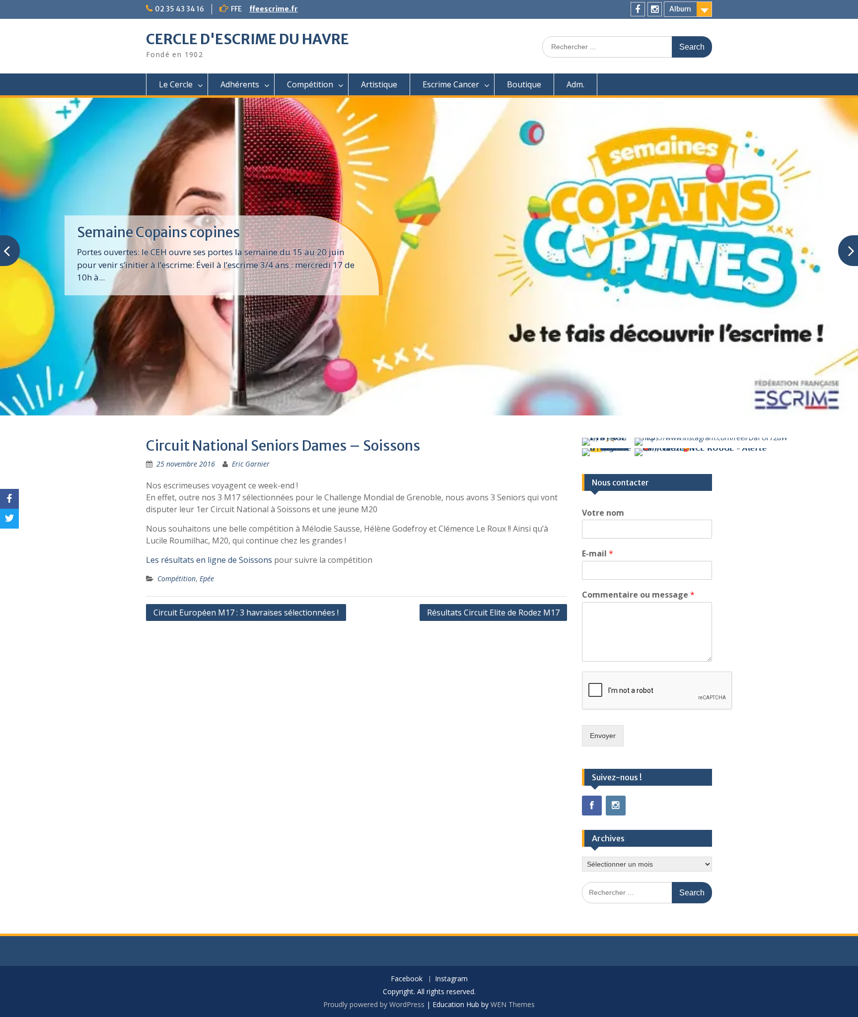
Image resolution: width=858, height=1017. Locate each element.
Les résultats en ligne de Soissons (209, 559)
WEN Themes (513, 1004)
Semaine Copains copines (158, 232)
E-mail (597, 553)
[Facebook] (638, 9)
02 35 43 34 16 (179, 8)
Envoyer (603, 736)
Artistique (379, 84)
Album (680, 8)
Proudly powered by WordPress (374, 1004)
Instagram (451, 979)
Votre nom (603, 513)
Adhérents (239, 84)
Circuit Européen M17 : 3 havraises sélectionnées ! (246, 612)
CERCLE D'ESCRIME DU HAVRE (247, 39)
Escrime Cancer (451, 84)
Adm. (575, 84)
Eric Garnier (251, 464)
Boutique (524, 84)
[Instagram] (654, 9)
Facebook (407, 979)
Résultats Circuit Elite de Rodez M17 (493, 612)
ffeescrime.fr (273, 8)
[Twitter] (9, 519)
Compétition (310, 84)
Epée (207, 578)
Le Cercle (176, 84)
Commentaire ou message (638, 595)
